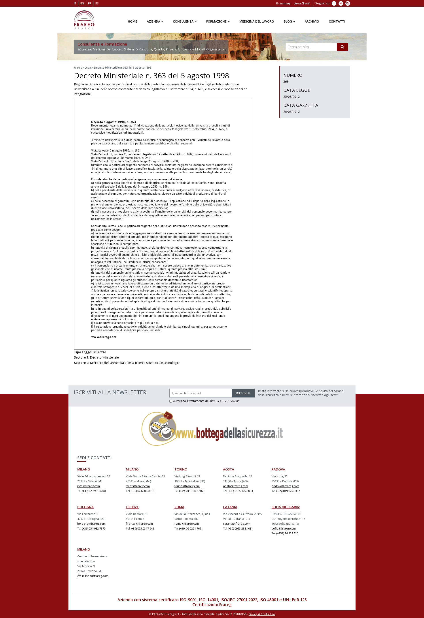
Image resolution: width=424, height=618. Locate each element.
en (82, 3)
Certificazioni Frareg (212, 604)
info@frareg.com (88, 486)
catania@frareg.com (236, 524)
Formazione (216, 21)
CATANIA (230, 507)
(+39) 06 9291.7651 (191, 528)
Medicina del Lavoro (256, 21)
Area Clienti (302, 3)
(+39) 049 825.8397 (288, 491)
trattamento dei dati (202, 401)
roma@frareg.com (186, 524)
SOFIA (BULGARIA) (286, 507)
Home (132, 21)
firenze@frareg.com (139, 524)
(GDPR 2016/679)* (227, 401)
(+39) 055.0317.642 (142, 528)
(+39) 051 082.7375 (94, 528)
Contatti (337, 21)
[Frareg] (84, 20)
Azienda (153, 21)
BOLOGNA (85, 507)
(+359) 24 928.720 (287, 533)
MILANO (83, 469)
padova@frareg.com (285, 486)
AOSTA (228, 469)
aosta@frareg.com (235, 486)
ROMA (179, 507)
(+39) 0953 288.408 (239, 528)
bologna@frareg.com (91, 524)
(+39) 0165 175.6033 (240, 491)
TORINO (180, 469)
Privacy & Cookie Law (262, 614)
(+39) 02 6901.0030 (94, 491)
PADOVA (278, 469)
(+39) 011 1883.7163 (191, 491)
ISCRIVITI (243, 393)
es (97, 3)
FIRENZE (132, 507)
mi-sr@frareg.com (138, 486)
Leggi (88, 67)
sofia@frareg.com (284, 528)
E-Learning (283, 3)
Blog (288, 21)
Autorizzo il (181, 401)
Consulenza (183, 21)
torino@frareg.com (187, 486)
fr (89, 3)
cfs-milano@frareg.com (92, 576)
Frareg (78, 67)
